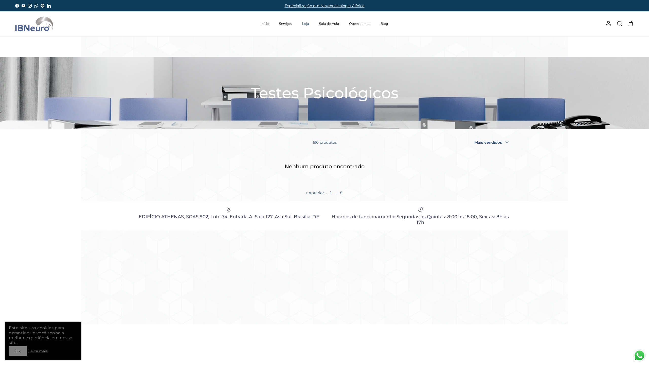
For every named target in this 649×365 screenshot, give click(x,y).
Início (265, 23)
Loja (305, 23)
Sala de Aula (329, 23)
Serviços (285, 23)
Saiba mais (38, 351)
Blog (384, 23)
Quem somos (359, 23)
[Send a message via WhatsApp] (639, 355)
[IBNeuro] (34, 23)
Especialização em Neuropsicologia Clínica (325, 5)
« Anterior (315, 192)
